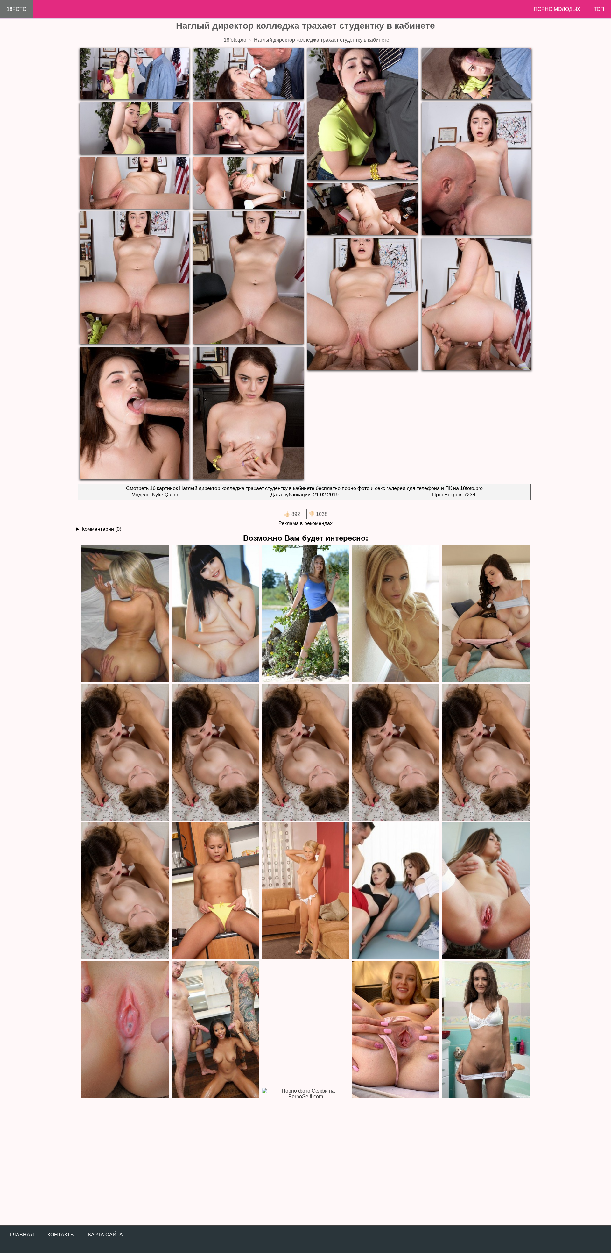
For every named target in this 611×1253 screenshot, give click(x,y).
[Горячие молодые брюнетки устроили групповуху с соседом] (485, 613)
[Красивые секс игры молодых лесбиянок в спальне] (125, 890)
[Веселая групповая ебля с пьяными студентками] (395, 890)
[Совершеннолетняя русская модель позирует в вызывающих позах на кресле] (215, 752)
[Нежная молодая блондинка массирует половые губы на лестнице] (395, 613)
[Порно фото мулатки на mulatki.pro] (215, 1029)
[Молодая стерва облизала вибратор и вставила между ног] (305, 890)
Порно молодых (557, 9)
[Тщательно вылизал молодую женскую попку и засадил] (125, 613)
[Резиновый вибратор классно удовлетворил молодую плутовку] (485, 752)
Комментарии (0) (101, 529)
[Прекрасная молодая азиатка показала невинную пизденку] (215, 613)
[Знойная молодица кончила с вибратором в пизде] (125, 752)
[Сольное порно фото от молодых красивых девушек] (395, 1029)
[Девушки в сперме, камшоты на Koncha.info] (125, 1029)
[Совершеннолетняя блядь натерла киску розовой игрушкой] (215, 890)
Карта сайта (105, 1234)
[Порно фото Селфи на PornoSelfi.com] (305, 1156)
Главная (22, 1234)
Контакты (61, 1234)
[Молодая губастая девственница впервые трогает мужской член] (395, 752)
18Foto (16, 9)
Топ (599, 9)
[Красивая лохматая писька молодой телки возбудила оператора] (305, 613)
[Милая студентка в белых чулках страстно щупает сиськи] (485, 890)
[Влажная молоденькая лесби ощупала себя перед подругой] (305, 752)
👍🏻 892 (292, 514)
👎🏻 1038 (317, 514)
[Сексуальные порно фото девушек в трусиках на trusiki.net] (485, 1029)
